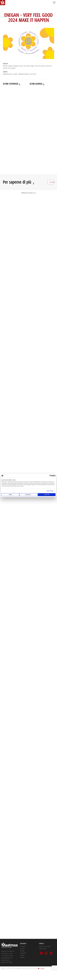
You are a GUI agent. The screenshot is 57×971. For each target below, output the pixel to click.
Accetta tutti (46, 494)
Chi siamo (22, 946)
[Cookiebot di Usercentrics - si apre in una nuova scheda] (49, 476)
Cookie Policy (42, 948)
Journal (22, 955)
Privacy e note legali (44, 946)
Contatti (22, 957)
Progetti (22, 951)
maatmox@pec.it (5, 960)
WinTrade (42, 968)
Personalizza (28, 494)
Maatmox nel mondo (6, 962)
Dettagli (5, 113)
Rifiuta (10, 494)
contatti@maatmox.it (7, 958)
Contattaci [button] (51, 182)
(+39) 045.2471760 (7, 956)
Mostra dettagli (50, 490)
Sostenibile (23, 953)
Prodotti (22, 948)
